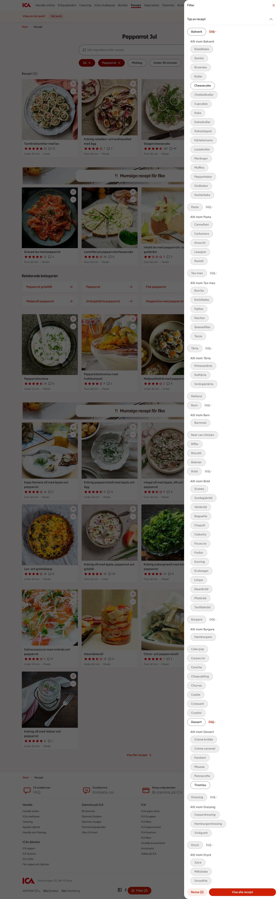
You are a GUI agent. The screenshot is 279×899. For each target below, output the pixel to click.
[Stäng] (273, 5)
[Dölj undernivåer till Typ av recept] (272, 19)
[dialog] (231, 449)
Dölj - (212, 31)
